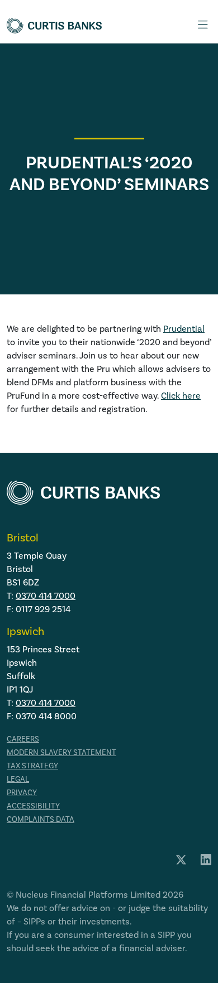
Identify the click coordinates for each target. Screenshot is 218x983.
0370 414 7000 (45, 596)
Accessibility (33, 806)
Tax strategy (32, 766)
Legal (18, 779)
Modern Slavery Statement (61, 753)
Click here (181, 395)
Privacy (22, 793)
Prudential (184, 329)
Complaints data (40, 820)
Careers (23, 739)
